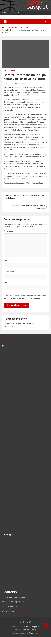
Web (5, 282)
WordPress (33, 633)
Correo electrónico (12, 272)
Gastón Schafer (21, 611)
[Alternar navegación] (5, 21)
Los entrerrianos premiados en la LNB (19, 323)
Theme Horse (28, 630)
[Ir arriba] (46, 625)
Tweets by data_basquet (12, 340)
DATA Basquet (20, 83)
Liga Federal (9, 71)
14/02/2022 (8, 83)
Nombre (8, 261)
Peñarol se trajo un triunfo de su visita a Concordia (28, 207)
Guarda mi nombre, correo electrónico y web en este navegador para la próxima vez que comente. (25, 297)
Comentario (9, 231)
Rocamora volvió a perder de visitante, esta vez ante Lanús (25, 196)
